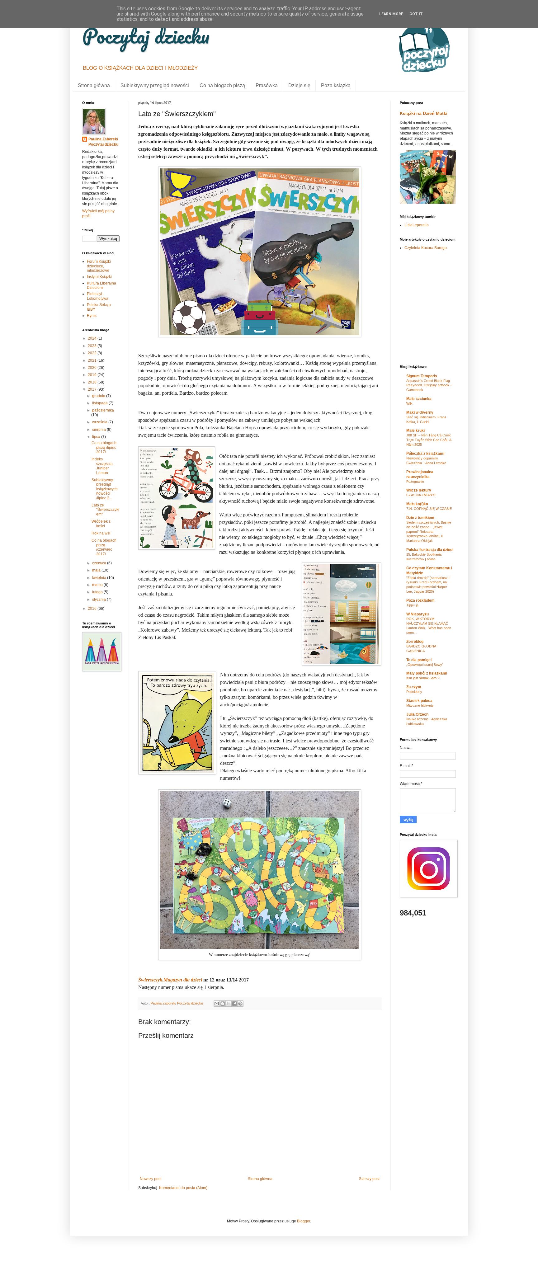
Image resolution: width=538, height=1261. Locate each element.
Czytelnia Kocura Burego (425, 248)
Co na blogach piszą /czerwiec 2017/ (104, 547)
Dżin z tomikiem (420, 517)
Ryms (92, 315)
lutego (98, 592)
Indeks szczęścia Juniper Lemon (102, 466)
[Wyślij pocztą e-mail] (217, 1003)
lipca (96, 437)
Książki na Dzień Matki (423, 113)
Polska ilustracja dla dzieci (429, 550)
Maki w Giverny (419, 412)
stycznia (99, 599)
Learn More (391, 14)
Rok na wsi (101, 533)
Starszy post (369, 1179)
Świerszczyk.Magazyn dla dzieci (170, 979)
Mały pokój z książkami (426, 673)
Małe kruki (415, 430)
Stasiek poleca (419, 701)
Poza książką (336, 85)
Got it (416, 14)
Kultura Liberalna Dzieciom (101, 285)
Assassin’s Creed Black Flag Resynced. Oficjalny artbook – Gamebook (429, 385)
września (100, 422)
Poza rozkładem (420, 600)
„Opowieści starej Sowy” (424, 664)
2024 (92, 338)
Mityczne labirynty (420, 705)
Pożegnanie (415, 481)
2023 (92, 346)
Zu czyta (413, 687)
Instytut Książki (99, 277)
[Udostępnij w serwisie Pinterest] (240, 1003)
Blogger (303, 1221)
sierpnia (99, 429)
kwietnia (99, 578)
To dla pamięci (419, 660)
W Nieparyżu (417, 614)
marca (98, 585)
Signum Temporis (421, 376)
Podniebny (414, 692)
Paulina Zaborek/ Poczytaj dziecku (103, 142)
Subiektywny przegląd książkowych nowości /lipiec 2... (105, 489)
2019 (92, 375)
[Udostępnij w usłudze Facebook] (234, 1003)
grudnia (99, 396)
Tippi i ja (412, 605)
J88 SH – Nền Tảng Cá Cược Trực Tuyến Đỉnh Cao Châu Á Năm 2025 (428, 439)
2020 (92, 367)
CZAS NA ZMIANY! (420, 495)
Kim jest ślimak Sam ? (422, 678)
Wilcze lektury (418, 490)
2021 (92, 360)
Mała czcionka (419, 399)
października (103, 410)
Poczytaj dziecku (146, 35)
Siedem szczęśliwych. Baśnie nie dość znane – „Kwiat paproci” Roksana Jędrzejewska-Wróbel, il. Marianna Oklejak (428, 531)
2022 (92, 353)
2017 (92, 389)
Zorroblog (414, 641)
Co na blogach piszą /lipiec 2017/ (104, 447)
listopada (100, 403)
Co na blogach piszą (222, 85)
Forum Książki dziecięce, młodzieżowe (99, 266)
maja (96, 570)
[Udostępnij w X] (228, 1003)
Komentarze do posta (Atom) (183, 1188)
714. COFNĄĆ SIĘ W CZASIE (429, 509)
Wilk (409, 403)
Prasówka (267, 85)
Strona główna (94, 85)
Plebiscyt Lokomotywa (97, 296)
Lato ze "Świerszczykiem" (105, 509)
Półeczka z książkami (425, 453)
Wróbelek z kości (101, 523)
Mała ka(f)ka (417, 504)
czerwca (99, 563)
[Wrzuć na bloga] (222, 1003)
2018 (92, 382)
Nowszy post (150, 1179)
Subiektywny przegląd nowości (154, 85)
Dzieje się (299, 85)
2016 (92, 608)
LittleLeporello (416, 225)
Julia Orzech (417, 714)
